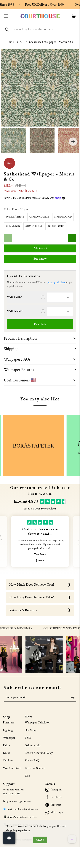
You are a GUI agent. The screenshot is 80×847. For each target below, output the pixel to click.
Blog (27, 776)
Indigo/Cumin (55, 226)
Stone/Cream (33, 226)
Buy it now (40, 259)
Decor (6, 753)
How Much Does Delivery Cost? (31, 584)
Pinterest (56, 805)
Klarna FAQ (32, 761)
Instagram (57, 790)
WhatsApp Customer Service (22, 817)
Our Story (30, 730)
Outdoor (8, 761)
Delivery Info (32, 745)
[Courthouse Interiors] (40, 16)
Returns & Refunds (23, 610)
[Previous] (6, 87)
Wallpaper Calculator (37, 723)
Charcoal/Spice (39, 216)
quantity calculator (56, 282)
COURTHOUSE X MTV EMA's (55, 628)
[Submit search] (7, 29)
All (21, 42)
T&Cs (28, 738)
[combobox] (40, 29)
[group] (33, 445)
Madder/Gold (63, 216)
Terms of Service (35, 768)
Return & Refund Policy (39, 753)
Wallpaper (9, 738)
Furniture (8, 723)
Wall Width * (14, 297)
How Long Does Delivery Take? (31, 597)
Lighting (8, 730)
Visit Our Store (12, 768)
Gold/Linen (13, 226)
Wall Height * (15, 311)
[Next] (73, 87)
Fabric (6, 745)
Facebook (56, 797)
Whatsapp (57, 812)
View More (40, 554)
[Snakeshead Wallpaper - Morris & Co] (40, 88)
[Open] (9, 838)
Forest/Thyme (15, 216)
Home (10, 42)
